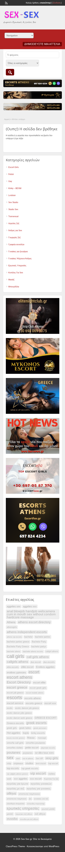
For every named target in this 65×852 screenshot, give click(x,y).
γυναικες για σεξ (41, 799)
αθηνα (11, 793)
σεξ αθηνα (40, 814)
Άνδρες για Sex (15, 230)
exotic (10, 708)
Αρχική (7, 119)
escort (33, 672)
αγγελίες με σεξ (15, 788)
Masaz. (31, 737)
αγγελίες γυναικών (41, 783)
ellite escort (27, 667)
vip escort (38, 773)
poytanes (27, 752)
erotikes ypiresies (16, 672)
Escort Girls (13, 167)
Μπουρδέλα (13, 287)
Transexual (13, 216)
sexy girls (52, 758)
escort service (15, 703)
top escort (53, 763)
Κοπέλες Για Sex (15, 272)
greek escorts (36, 723)
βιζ (30, 799)
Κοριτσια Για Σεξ (51, 779)
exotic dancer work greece (19, 718)
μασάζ (10, 814)
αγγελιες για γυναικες (38, 788)
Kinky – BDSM (14, 188)
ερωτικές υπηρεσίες (23, 809)
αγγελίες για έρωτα (17, 783)
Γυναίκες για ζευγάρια (18, 251)
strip (9, 763)
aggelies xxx (30, 606)
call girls (15, 656)
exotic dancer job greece (27, 708)
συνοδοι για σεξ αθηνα (29, 819)
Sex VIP (39, 758)
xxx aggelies (21, 778)
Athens (11, 622)
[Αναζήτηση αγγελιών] (10, 72)
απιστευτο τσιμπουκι (16, 799)
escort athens (19, 677)
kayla (26, 732)
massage (42, 738)
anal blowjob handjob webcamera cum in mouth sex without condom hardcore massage (31, 614)
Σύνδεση (56, 3)
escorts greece (34, 703)
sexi (18, 758)
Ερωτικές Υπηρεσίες (17, 265)
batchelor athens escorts (33, 651)
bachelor (28, 637)
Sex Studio (13, 202)
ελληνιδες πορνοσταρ (35, 804)
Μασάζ (11, 279)
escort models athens (35, 693)
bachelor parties (42, 637)
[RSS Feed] (6, 2)
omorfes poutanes (35, 742)
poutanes (13, 752)
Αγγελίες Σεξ (13, 223)
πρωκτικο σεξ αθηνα (24, 814)
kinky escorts (38, 733)
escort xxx (50, 703)
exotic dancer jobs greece (19, 713)
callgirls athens (17, 662)
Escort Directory (19, 682)
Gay (10, 181)
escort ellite (39, 682)
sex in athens (27, 759)
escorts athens (32, 698)
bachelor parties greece (18, 642)
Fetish (11, 174)
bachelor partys (38, 646)
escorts (14, 698)
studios (29, 763)
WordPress (54, 846)
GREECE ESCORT (45, 718)
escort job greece (15, 693)
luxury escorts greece (16, 738)
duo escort (36, 662)
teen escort (41, 763)
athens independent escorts (27, 632)
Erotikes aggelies (45, 667)
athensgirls (12, 627)
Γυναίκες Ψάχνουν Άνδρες (20, 258)
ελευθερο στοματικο (15, 803)
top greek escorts (30, 768)
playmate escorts (48, 748)
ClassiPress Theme (15, 846)
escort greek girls (38, 688)
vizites (51, 773)
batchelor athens (13, 651)
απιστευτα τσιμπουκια (29, 794)
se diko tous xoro (44, 752)
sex (10, 758)
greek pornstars (40, 728)
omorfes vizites (15, 747)
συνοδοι (12, 819)
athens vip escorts (14, 637)
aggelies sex (13, 606)
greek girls (12, 728)
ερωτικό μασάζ (48, 809)
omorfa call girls (15, 742)
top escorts (13, 768)
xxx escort (36, 778)
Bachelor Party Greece (18, 646)
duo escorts (49, 662)
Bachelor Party (39, 642)
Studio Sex (13, 209)
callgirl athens (52, 651)
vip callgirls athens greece (17, 774)
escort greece (17, 687)
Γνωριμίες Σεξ (14, 237)
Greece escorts (15, 723)
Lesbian (12, 195)
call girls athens (38, 657)
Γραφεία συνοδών (16, 244)
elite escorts (13, 667)
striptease (18, 763)
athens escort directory (34, 622)
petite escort (31, 747)
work (9, 779)
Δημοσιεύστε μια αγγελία (42, 44)
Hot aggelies (13, 733)
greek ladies (25, 728)
